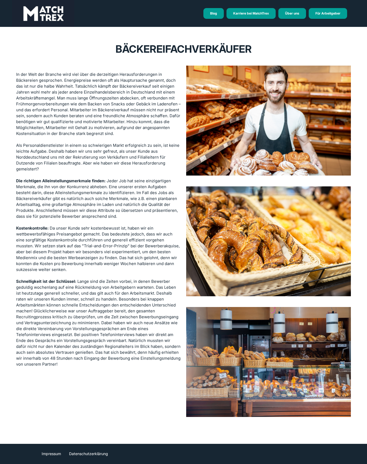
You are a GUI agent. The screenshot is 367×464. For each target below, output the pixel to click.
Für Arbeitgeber (327, 13)
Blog (213, 13)
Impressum (51, 453)
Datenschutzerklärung (88, 453)
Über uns (292, 13)
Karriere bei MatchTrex (251, 13)
